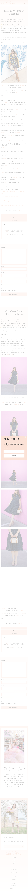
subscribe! (14, 455)
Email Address (7, 448)
